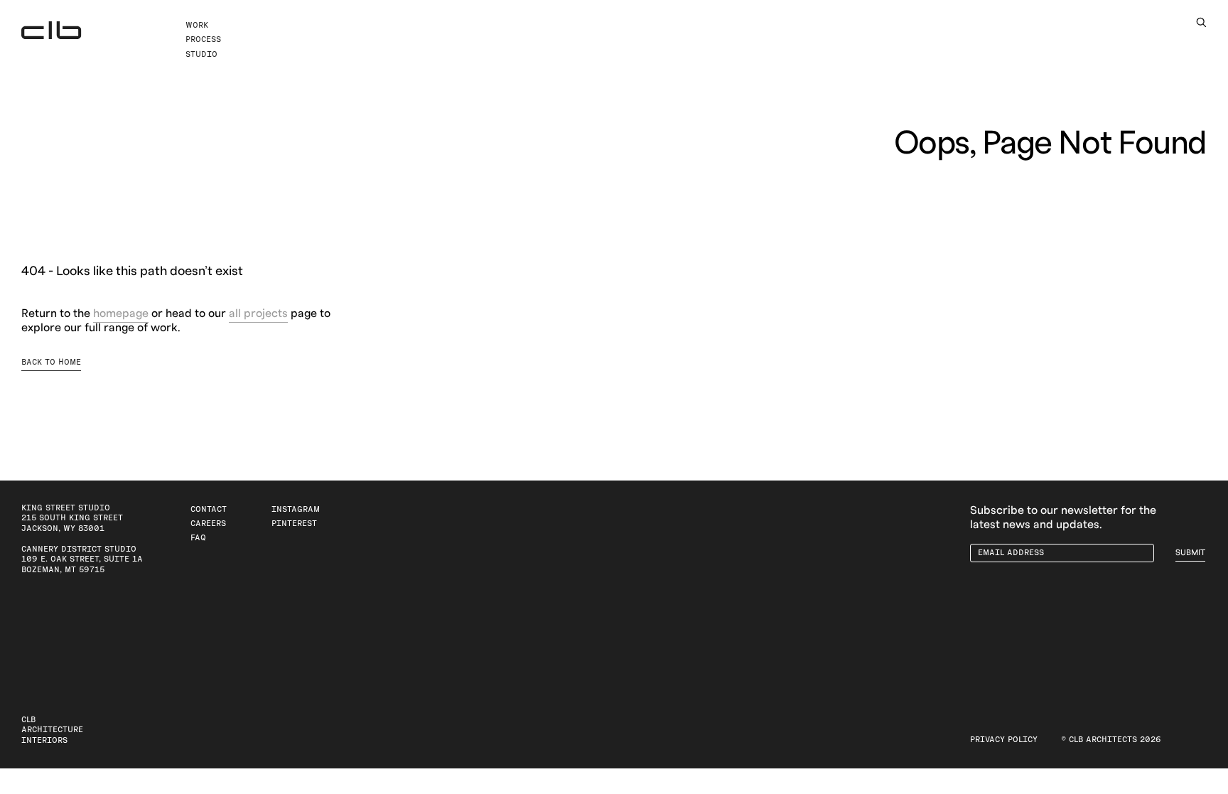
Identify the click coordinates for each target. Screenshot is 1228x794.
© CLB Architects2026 (1111, 740)
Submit (1190, 553)
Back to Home (51, 362)
